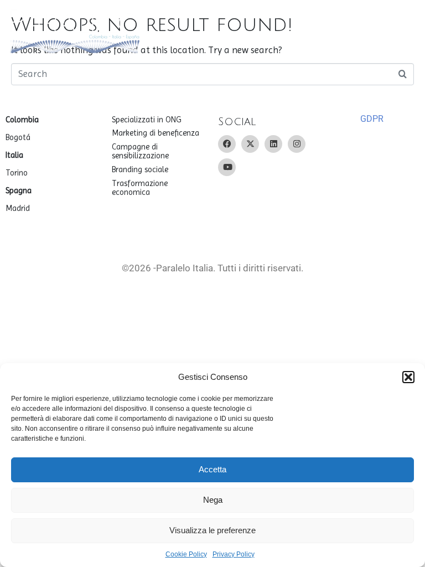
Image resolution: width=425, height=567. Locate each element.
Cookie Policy (186, 554)
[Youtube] (227, 167)
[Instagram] (296, 144)
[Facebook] (227, 144)
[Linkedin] (273, 144)
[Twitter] (250, 144)
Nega (212, 499)
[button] (408, 377)
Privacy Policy (233, 554)
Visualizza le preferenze (212, 530)
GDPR (371, 119)
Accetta (212, 469)
